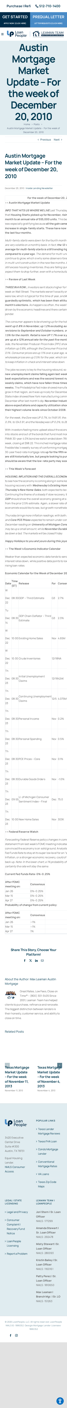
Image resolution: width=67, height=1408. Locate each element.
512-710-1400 (49, 6)
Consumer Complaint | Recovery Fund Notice (16, 1226)
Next (57, 139)
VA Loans (43, 1174)
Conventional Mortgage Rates (47, 1164)
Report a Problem (17, 1253)
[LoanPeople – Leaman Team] (35, 32)
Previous (45, 139)
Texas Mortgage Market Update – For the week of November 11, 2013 (17, 1076)
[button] (7, 1065)
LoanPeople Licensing (14, 1243)
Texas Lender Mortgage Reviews (49, 1131)
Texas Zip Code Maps (47, 1184)
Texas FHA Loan (47, 1141)
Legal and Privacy (17, 1212)
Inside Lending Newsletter (39, 188)
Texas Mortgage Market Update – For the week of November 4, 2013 (49, 1076)
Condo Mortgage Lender (48, 1151)
